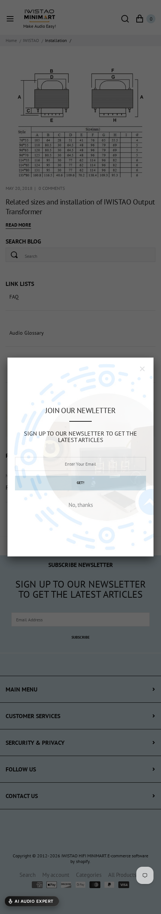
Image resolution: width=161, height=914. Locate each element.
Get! (80, 482)
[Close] (142, 368)
